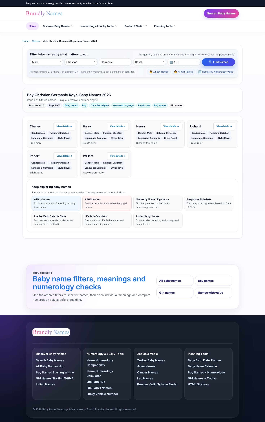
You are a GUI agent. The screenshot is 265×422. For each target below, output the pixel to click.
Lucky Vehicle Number (102, 394)
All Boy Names (159, 71)
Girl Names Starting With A (55, 378)
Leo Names (145, 378)
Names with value (210, 292)
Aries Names (146, 366)
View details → (64, 126)
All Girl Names (183, 71)
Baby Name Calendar (202, 366)
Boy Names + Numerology (206, 372)
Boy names (206, 280)
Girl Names (176, 105)
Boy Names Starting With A (55, 372)
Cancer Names (147, 372)
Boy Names (160, 105)
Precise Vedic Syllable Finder (157, 384)
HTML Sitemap (198, 384)
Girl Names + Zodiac (202, 378)
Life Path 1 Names (99, 388)
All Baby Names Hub (50, 366)
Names (36, 41)
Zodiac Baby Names (151, 360)
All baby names (170, 280)
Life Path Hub (96, 382)
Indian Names (45, 384)
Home (32, 26)
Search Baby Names (221, 13)
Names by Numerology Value (215, 71)
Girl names (167, 292)
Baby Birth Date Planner (204, 360)
